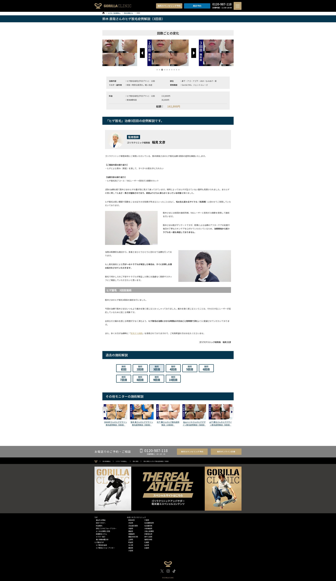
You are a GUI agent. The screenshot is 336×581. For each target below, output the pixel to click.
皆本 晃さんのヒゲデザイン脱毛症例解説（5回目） (142, 423)
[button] (142, 53)
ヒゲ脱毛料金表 (101, 545)
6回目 (206, 368)
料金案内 (99, 526)
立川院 (130, 545)
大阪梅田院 (148, 528)
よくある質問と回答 (103, 531)
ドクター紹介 (100, 537)
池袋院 (130, 528)
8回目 (140, 378)
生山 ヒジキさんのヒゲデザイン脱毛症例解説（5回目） (194, 423)
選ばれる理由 (100, 520)
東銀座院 (131, 534)
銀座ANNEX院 (133, 537)
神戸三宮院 (148, 537)
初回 (123, 368)
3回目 (156, 368)
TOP (96, 517)
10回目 (173, 378)
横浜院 (130, 548)
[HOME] (103, 13)
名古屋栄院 (148, 526)
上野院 (130, 539)
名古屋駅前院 (149, 523)
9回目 (156, 378)
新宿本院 (131, 520)
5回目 (189, 368)
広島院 (146, 548)
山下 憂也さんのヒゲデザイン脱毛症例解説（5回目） (220, 423)
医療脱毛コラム (101, 534)
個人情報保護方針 (102, 539)
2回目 (140, 368)
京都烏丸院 (148, 534)
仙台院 (146, 545)
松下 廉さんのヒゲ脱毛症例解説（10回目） (168, 423)
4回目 (173, 368)
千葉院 (146, 520)
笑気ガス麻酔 (136, 333)
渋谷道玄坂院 (133, 526)
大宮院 (130, 550)
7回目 (123, 378)
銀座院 (130, 531)
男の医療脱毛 (107, 461)
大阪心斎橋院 (149, 531)
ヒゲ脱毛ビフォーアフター (105, 548)
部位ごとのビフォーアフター (106, 528)
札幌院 (146, 542)
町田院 (130, 542)
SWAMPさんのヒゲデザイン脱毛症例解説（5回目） (115, 423)
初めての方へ (100, 523)
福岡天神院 (148, 539)
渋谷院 (130, 523)
